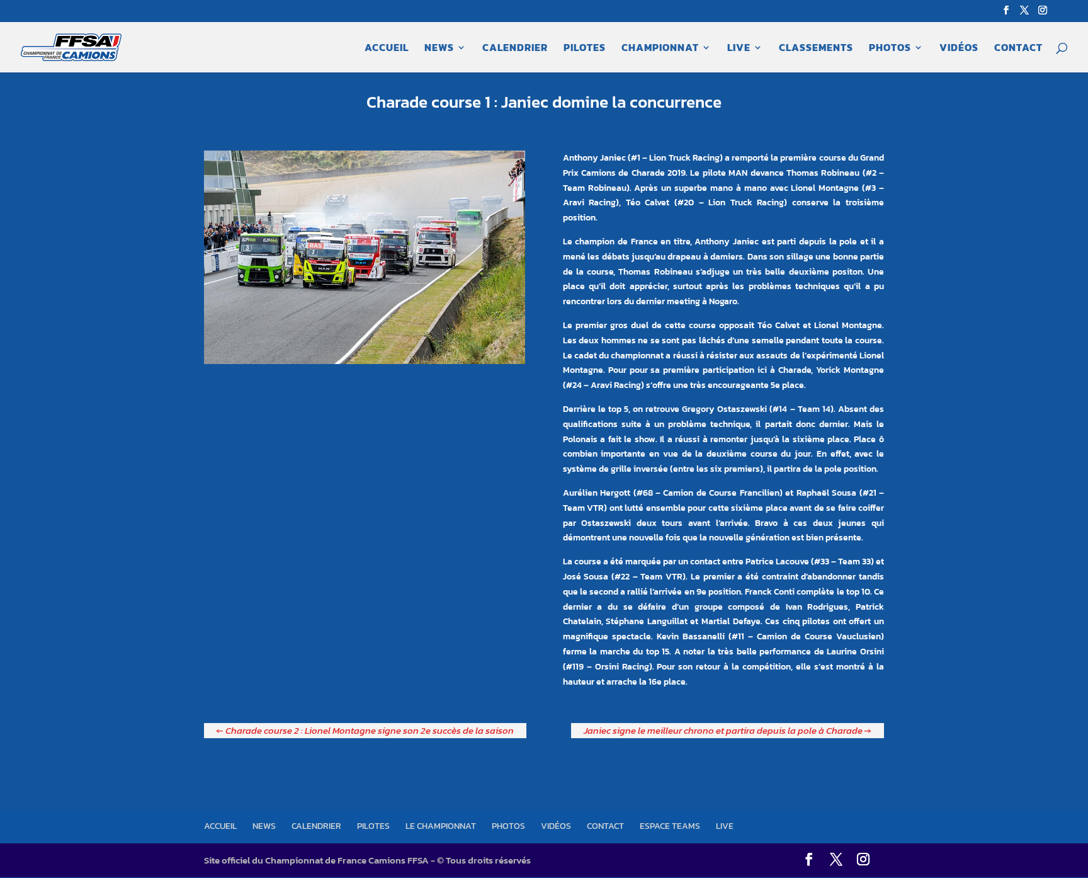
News (439, 49)
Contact (1018, 49)
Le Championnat (440, 826)
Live (739, 49)
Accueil (387, 49)
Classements (816, 49)
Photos (890, 49)
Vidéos (958, 49)
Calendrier (515, 49)
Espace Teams (670, 826)
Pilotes (585, 49)
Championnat (660, 49)
